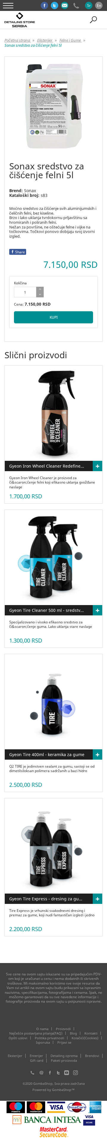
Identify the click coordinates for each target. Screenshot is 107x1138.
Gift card (36, 1060)
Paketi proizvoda (64, 1060)
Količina (20, 283)
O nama (42, 1028)
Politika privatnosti (49, 1038)
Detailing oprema (64, 1056)
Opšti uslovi (18, 1038)
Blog (73, 1033)
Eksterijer (15, 1056)
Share (20, 251)
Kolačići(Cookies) (85, 1038)
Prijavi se (64, 1042)
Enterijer (36, 1056)
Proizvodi (63, 1028)
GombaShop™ (63, 1089)
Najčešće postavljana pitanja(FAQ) (35, 1033)
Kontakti (90, 1033)
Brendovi (92, 1056)
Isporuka (43, 1042)
